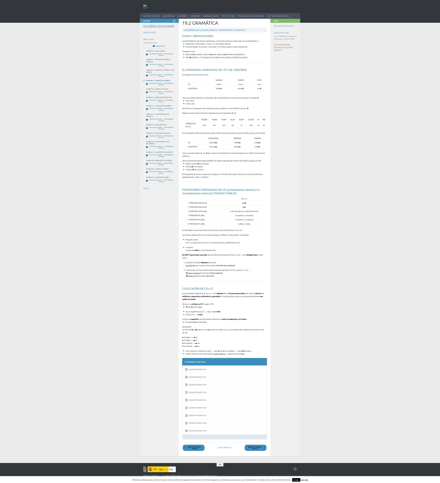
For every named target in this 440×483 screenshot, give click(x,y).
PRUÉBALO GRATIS (210, 16)
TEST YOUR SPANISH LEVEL (278, 16)
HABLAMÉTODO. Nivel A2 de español (196, 30)
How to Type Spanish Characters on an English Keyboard (283, 47)
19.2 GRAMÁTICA (239, 30)
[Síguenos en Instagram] (174, 20)
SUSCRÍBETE (182, 16)
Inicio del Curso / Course (150, 43)
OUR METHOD (168, 16)
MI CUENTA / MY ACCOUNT (158, 25)
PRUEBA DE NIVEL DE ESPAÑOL (251, 16)
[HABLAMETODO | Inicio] (145, 6)
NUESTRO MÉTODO (151, 16)
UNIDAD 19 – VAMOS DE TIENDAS (221, 30)
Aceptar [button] (296, 480)
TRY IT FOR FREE (228, 16)
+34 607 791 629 (192, 475)
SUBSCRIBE (195, 16)
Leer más (304, 480)
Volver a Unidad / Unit (224, 447)
